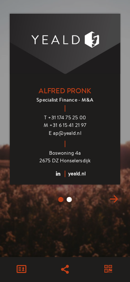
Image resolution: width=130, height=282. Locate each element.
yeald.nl (77, 173)
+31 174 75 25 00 (65, 117)
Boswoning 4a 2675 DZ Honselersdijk (65, 156)
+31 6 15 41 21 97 (65, 125)
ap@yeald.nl (65, 133)
